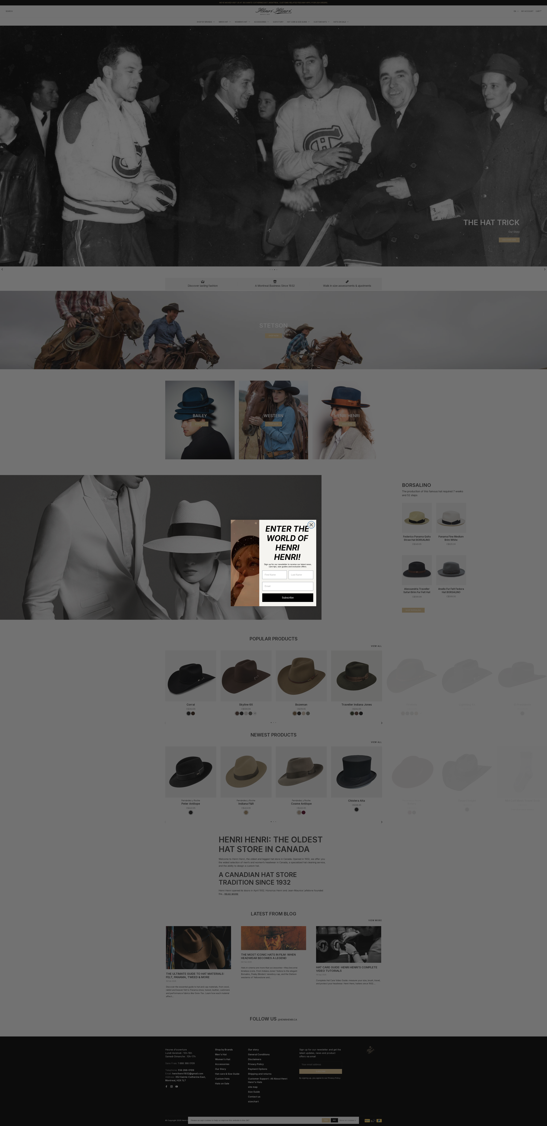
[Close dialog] (311, 524)
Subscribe (288, 597)
